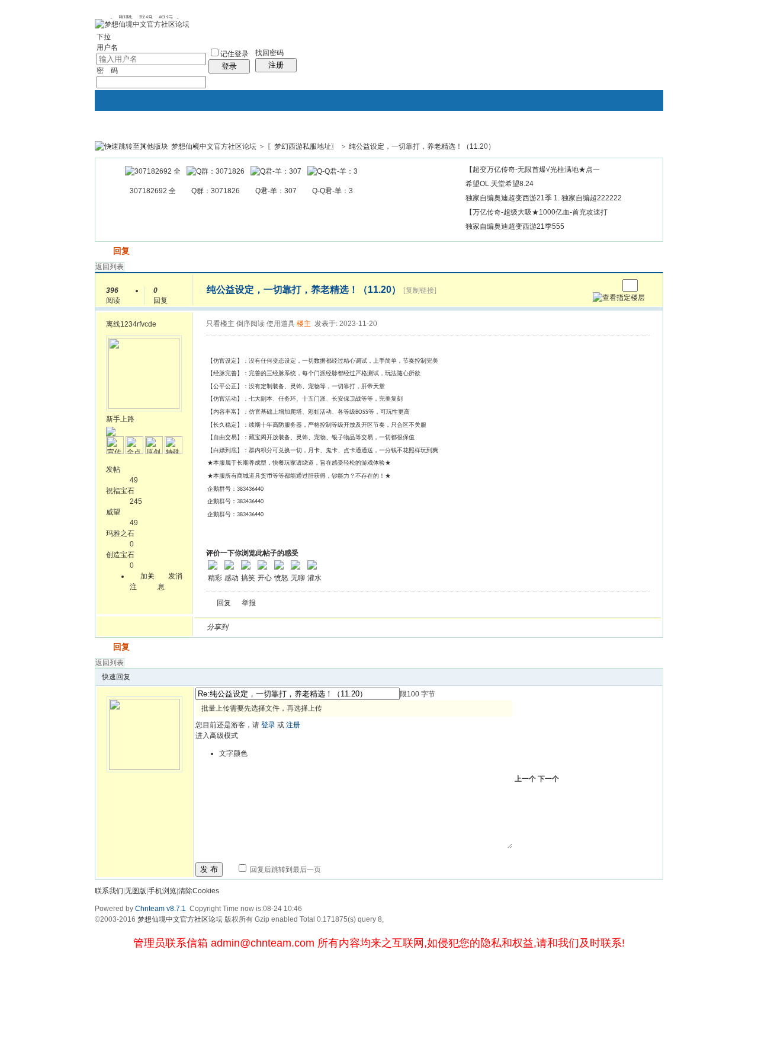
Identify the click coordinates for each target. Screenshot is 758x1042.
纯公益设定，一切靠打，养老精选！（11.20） (422, 146)
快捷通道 (632, 141)
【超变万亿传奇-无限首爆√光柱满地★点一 (532, 169)
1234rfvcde (138, 324)
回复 (121, 250)
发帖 (103, 250)
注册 (276, 64)
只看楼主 (220, 323)
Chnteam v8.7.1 (160, 908)
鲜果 (376, 627)
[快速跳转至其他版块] (131, 146)
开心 (305, 627)
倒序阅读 (250, 323)
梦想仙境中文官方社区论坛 (213, 146)
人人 (319, 627)
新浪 (262, 627)
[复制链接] (419, 290)
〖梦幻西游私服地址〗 (302, 146)
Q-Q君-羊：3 (332, 191)
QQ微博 (276, 627)
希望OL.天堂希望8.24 (499, 184)
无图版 (135, 891)
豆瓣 (333, 627)
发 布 (209, 869)
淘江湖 (248, 627)
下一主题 (609, 285)
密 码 (107, 70)
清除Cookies (198, 891)
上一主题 (597, 285)
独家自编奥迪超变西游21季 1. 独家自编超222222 (543, 198)
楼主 (304, 323)
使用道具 (280, 323)
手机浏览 (162, 891)
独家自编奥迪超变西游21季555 (514, 226)
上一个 (525, 779)
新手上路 (120, 419)
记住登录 (234, 54)
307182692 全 (153, 191)
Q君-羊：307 (276, 191)
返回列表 (109, 267)
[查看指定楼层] (619, 297)
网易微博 (347, 627)
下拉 (104, 37)
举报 (249, 603)
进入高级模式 (216, 735)
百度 (362, 627)
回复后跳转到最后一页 (284, 869)
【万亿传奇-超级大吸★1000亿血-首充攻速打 (536, 212)
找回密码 (269, 53)
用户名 (107, 47)
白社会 (390, 627)
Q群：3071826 (215, 191)
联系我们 (109, 891)
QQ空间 (291, 627)
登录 (229, 66)
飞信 (404, 627)
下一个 (548, 779)
